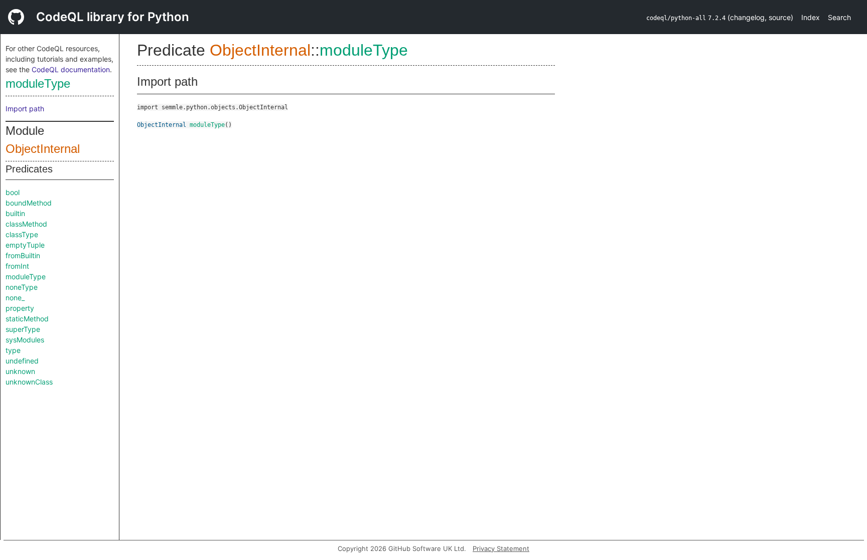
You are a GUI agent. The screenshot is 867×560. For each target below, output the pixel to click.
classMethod (26, 224)
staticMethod (27, 318)
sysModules (25, 339)
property (20, 308)
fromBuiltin (23, 255)
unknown (20, 371)
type (13, 350)
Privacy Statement (501, 548)
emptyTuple (25, 245)
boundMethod (29, 203)
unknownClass (29, 382)
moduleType (38, 83)
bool (13, 192)
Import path (25, 108)
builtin (15, 213)
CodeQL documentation (71, 69)
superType (23, 329)
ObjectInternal (43, 148)
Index (810, 17)
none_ (15, 297)
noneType (22, 287)
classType (22, 234)
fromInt (17, 266)
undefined (22, 360)
